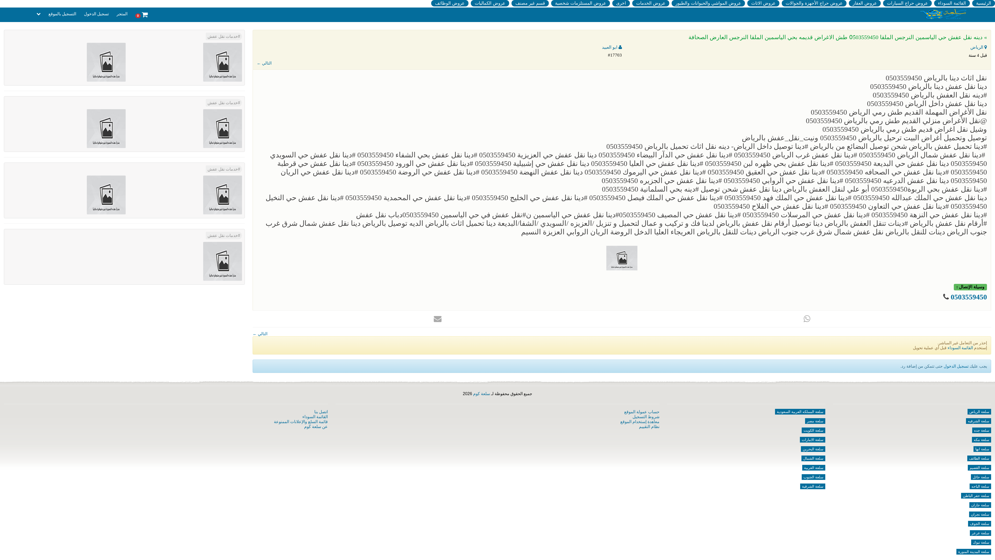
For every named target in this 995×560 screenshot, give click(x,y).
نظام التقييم (649, 426)
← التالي (264, 63)
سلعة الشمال (813, 458)
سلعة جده (981, 430)
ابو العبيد (610, 47)
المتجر (122, 14)
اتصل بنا (321, 412)
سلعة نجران (980, 514)
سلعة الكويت (813, 430)
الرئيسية (983, 3)
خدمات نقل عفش (223, 36)
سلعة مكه (981, 440)
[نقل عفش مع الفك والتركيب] (222, 128)
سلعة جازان (980, 505)
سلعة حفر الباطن (976, 496)
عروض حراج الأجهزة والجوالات (814, 3)
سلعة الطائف (979, 458)
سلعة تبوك (981, 542)
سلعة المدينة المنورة (973, 552)
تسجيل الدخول (96, 14)
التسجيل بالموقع (62, 14)
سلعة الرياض (979, 412)
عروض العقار (865, 3)
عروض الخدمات (650, 3)
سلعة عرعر (980, 533)
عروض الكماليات (490, 3)
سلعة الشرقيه (978, 421)
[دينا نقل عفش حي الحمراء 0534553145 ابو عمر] (106, 194)
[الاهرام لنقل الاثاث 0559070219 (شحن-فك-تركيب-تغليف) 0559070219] (106, 62)
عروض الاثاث (763, 3)
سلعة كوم (481, 393)
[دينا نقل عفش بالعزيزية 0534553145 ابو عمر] (222, 261)
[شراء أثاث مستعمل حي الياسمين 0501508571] (222, 62)
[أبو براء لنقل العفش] (106, 128)
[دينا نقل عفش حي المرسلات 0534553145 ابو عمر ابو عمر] (222, 194)
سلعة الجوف (979, 524)
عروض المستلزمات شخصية (580, 3)
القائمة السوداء (952, 3)
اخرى (621, 3)
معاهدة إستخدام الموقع (639, 421)
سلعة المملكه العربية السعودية (800, 412)
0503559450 (969, 297)
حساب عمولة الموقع (641, 412)
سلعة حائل (981, 477)
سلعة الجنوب (813, 477)
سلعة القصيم (979, 468)
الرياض (977, 47)
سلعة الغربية (813, 468)
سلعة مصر (815, 421)
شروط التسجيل (645, 417)
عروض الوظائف (450, 3)
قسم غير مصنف (530, 3)
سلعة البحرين (813, 449)
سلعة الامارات (812, 440)
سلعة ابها (982, 449)
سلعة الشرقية (812, 486)
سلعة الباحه (980, 486)
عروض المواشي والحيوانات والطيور (708, 3)
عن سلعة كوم (316, 426)
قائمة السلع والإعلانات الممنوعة (301, 421)
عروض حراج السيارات (907, 3)
